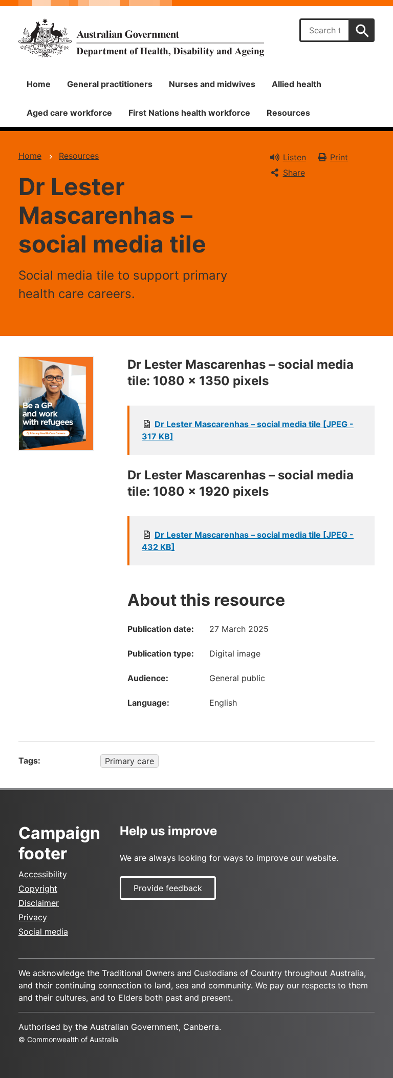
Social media (43, 931)
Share (294, 172)
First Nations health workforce (189, 113)
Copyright (37, 888)
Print (339, 157)
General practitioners (109, 84)
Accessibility (42, 874)
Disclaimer (38, 903)
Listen (294, 157)
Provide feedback (168, 888)
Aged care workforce (69, 113)
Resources (288, 113)
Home (39, 84)
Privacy (32, 917)
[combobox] (324, 30)
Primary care (129, 761)
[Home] (141, 37)
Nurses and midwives (212, 84)
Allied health (296, 84)
